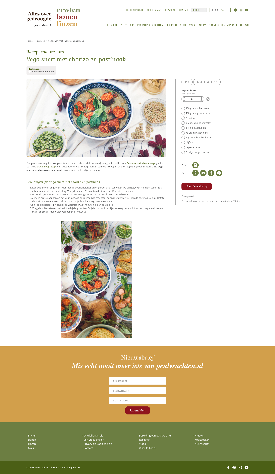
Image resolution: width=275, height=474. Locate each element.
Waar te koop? (197, 24)
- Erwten (31, 435)
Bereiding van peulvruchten (146, 24)
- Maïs (30, 448)
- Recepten (144, 439)
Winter (236, 201)
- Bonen (31, 439)
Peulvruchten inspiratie (223, 24)
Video (182, 24)
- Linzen (31, 444)
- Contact (87, 448)
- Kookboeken (201, 439)
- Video (142, 444)
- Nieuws (198, 435)
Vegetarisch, (227, 201)
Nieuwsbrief (170, 10)
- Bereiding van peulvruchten (155, 435)
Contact (183, 10)
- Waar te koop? (147, 448)
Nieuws (244, 24)
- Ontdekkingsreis (92, 435)
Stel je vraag (154, 10)
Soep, (217, 201)
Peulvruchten (114, 24)
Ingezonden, (208, 201)
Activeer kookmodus (43, 71)
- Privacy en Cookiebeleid (97, 444)
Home (29, 40)
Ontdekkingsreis (135, 10)
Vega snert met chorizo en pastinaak (66, 40)
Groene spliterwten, (191, 201)
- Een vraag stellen (93, 439)
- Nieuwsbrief (201, 444)
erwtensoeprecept (47, 166)
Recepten (171, 24)
